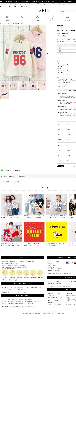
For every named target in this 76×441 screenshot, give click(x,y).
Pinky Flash (67, 82)
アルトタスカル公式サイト (54, 304)
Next (48, 52)
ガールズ (64, 86)
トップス (60, 84)
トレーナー (66, 84)
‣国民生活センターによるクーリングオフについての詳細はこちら (18, 306)
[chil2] (44, 10)
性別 (59, 86)
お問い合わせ (61, 4)
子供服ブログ (71, 4)
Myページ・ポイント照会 (25, 4)
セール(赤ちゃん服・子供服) (65, 79)
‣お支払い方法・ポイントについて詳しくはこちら (60, 273)
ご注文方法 (37, 4)
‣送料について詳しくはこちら (9, 280)
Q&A (45, 4)
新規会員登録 (13, 4)
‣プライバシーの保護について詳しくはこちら (59, 286)
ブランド (60, 82)
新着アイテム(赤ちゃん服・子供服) (67, 80)
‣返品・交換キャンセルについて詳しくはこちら (14, 292)
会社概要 (52, 4)
